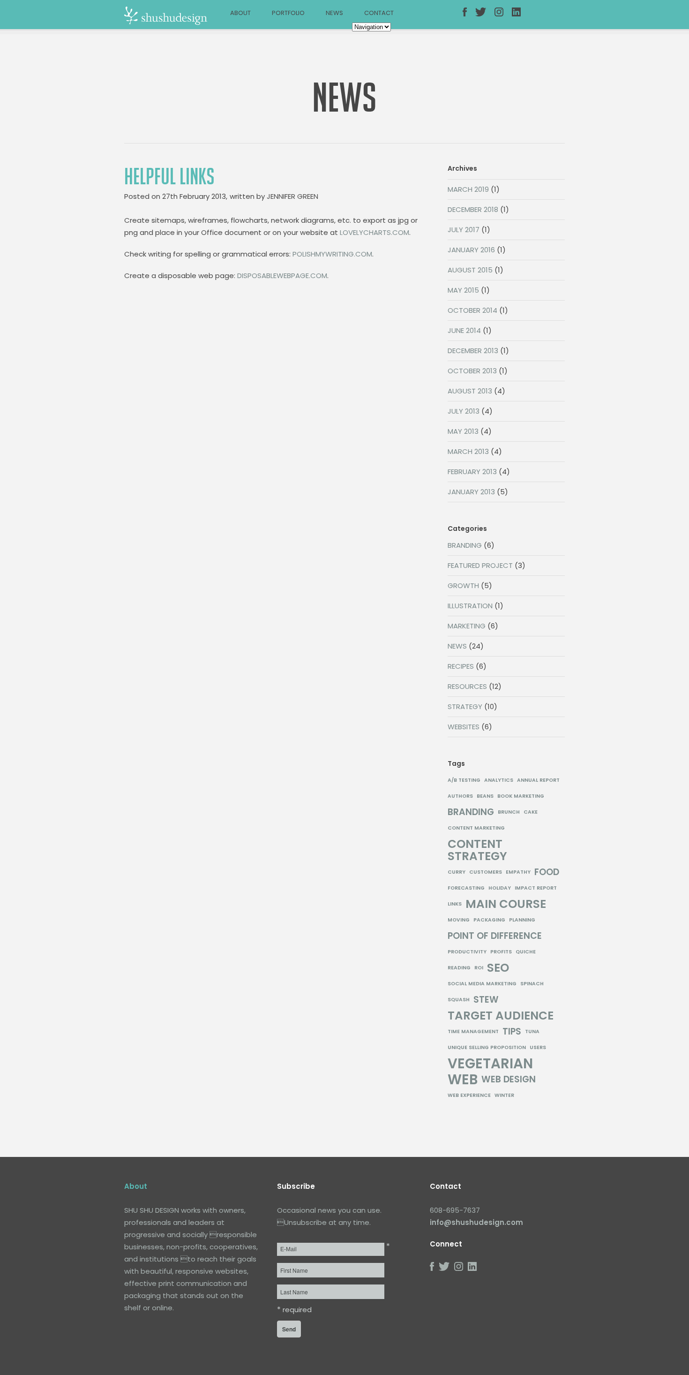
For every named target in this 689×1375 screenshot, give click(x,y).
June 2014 (464, 330)
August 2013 (470, 391)
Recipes (461, 666)
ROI (478, 967)
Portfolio (288, 12)
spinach (532, 983)
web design (508, 1079)
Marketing (467, 626)
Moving (459, 919)
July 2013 (463, 411)
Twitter (484, 18)
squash (459, 999)
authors (460, 796)
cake (531, 812)
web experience (469, 1095)
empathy (518, 872)
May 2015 (463, 290)
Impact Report (536, 887)
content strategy (477, 850)
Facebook (471, 18)
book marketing (520, 796)
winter (504, 1095)
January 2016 (471, 250)
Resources (467, 686)
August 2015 (470, 270)
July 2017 (463, 229)
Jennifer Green (292, 196)
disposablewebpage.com (282, 275)
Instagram (503, 18)
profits (501, 951)
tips (511, 1032)
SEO (498, 968)
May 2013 (463, 431)
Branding (465, 545)
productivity (467, 951)
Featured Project (480, 565)
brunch (509, 812)
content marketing (476, 827)
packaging (489, 919)
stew (486, 1000)
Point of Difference (495, 936)
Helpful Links (169, 177)
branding (471, 812)
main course (505, 904)
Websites (463, 727)
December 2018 (473, 209)
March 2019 (468, 189)
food (546, 872)
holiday (499, 887)
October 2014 (472, 310)
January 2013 (471, 492)
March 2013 (468, 451)
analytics (498, 780)
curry (456, 872)
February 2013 (472, 471)
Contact (379, 12)
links (455, 903)
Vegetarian (490, 1064)
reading (459, 967)
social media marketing (482, 983)
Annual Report (538, 780)
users (538, 1047)
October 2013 (472, 371)
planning (522, 919)
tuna (532, 1031)
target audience (501, 1016)
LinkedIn (520, 18)
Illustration (470, 606)
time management (473, 1031)
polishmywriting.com (332, 254)
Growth (463, 585)
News (334, 12)
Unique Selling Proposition (487, 1047)
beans (485, 796)
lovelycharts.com (374, 232)
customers (485, 872)
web (463, 1079)
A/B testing (464, 780)
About (240, 12)
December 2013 (473, 350)
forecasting (466, 887)
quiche (526, 951)
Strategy (465, 706)
